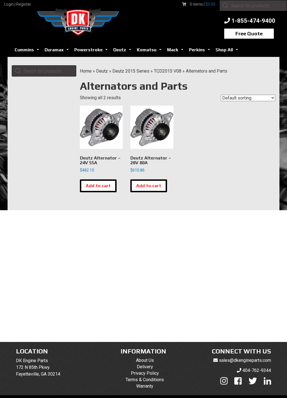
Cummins (28, 51)
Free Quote (249, 33)
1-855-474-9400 (253, 20)
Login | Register (17, 4)
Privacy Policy (145, 373)
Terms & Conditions (145, 379)
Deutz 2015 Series (130, 71)
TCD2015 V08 (167, 71)
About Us (145, 360)
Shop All (228, 51)
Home (86, 71)
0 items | (202, 4)
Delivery (145, 366)
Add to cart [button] (98, 185)
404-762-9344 (256, 370)
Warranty (144, 386)
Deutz (123, 51)
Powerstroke (92, 51)
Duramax (58, 51)
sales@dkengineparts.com (245, 360)
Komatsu (150, 51)
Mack (176, 51)
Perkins (200, 51)
